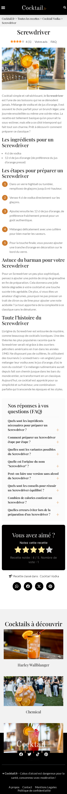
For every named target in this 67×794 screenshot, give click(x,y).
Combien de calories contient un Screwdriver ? (30, 500)
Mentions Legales (46, 787)
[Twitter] (29, 754)
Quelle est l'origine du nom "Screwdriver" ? (26, 464)
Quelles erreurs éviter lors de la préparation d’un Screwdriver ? (29, 512)
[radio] (18, 550)
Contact (27, 787)
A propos (14, 787)
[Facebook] (21, 754)
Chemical (33, 711)
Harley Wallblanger (33, 664)
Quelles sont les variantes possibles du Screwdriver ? (31, 451)
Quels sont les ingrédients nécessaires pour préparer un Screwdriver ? (27, 425)
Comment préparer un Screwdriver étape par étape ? (31, 439)
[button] (3, 7)
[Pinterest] (46, 754)
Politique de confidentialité (34, 790)
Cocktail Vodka (49, 576)
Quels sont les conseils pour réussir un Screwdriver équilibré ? (32, 488)
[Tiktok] (38, 754)
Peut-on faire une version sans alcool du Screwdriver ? (33, 476)
